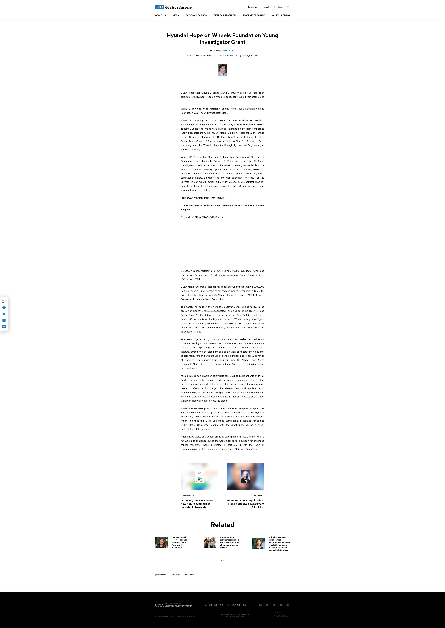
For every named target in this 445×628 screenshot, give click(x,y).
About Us (160, 15)
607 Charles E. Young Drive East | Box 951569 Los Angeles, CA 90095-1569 (235, 615)
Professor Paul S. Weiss (250, 124)
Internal (265, 7)
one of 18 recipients (209, 108)
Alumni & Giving (281, 15)
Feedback (278, 7)
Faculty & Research (225, 15)
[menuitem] (160, 15)
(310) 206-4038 (238, 605)
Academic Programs (254, 15)
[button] (288, 7)
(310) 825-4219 (216, 605)
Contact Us (252, 7)
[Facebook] (4, 307)
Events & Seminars (196, 15)
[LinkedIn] (4, 320)
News (176, 15)
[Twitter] (4, 314)
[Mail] (4, 326)
